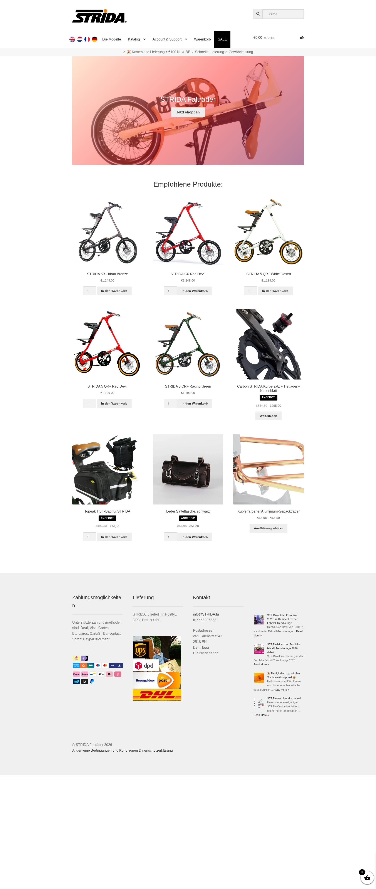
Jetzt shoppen (188, 112)
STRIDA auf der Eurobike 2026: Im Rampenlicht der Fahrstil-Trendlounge (282, 619)
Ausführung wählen (268, 528)
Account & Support (167, 39)
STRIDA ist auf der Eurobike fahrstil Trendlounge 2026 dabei (283, 648)
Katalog (134, 39)
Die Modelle (111, 39)
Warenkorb (202, 39)
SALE (222, 39)
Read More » (261, 664)
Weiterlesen (268, 416)
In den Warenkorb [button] (114, 291)
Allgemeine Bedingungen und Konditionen (105, 750)
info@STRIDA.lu (206, 614)
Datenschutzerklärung (156, 750)
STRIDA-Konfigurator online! (284, 698)
